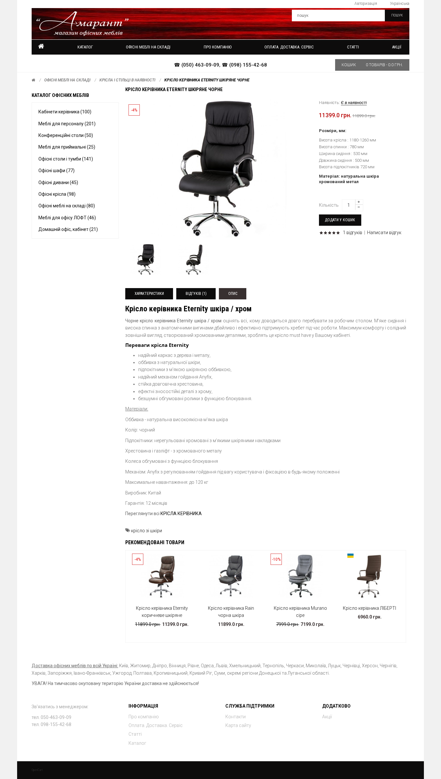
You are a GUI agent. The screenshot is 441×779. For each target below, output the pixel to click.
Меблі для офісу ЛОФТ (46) (67, 217)
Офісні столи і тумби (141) (65, 158)
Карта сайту (238, 725)
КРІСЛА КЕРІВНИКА (181, 513)
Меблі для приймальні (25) (66, 147)
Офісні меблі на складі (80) (66, 205)
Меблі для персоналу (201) (67, 123)
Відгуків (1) (196, 293)
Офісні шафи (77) (56, 170)
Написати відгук (384, 232)
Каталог (85, 47)
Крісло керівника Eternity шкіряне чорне (207, 80)
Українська (399, 3)
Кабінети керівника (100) (64, 111)
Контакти (235, 716)
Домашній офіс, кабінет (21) (68, 229)
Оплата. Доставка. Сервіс (155, 725)
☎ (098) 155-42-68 (244, 65)
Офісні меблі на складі (67, 80)
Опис (232, 293)
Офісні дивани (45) (58, 182)
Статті (135, 734)
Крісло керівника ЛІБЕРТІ (369, 608)
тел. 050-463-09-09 (51, 717)
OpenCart (37, 770)
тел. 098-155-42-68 (51, 724)
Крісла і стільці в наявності (127, 80)
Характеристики (149, 293)
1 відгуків (352, 232)
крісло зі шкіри (146, 530)
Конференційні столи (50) (65, 135)
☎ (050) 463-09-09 (196, 65)
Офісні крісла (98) (57, 194)
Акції (396, 47)
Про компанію (143, 716)
